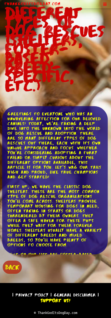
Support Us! (55, 300)
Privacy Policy (32, 295)
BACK (12, 267)
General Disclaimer (75, 295)
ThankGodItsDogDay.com (32, 3)
